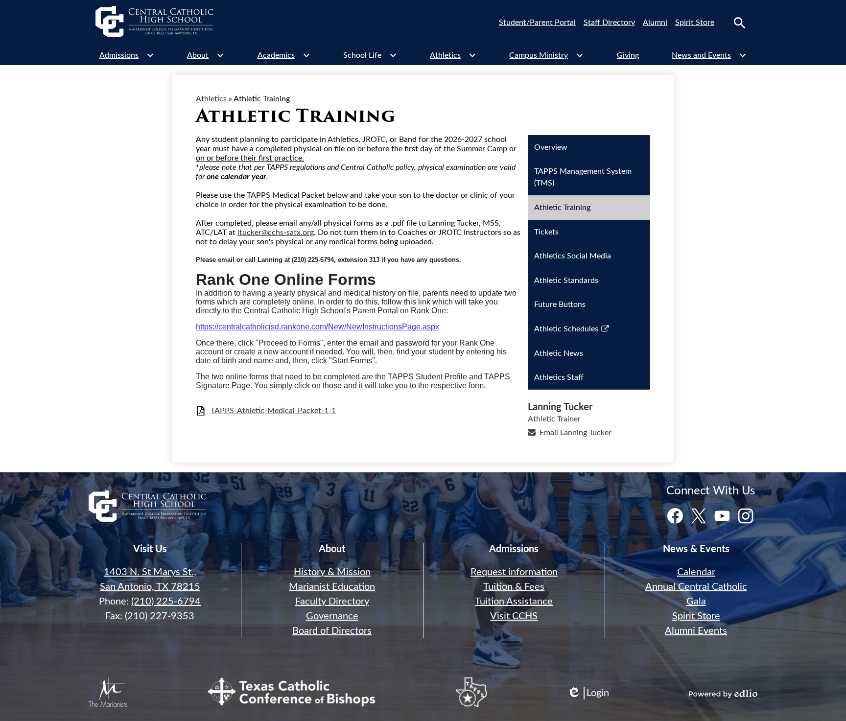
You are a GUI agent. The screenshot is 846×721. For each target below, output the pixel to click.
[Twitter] (698, 516)
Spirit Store (694, 22)
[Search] (740, 23)
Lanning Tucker (560, 407)
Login (588, 693)
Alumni (655, 22)
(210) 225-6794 (166, 601)
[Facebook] (675, 516)
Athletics (211, 99)
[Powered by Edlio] (723, 693)
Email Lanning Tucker (575, 433)
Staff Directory (609, 22)
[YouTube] (722, 516)
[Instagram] (745, 516)
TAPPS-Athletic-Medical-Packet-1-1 (273, 411)
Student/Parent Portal (537, 22)
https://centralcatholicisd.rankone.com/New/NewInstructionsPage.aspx (317, 327)
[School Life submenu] (370, 55)
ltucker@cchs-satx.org (275, 232)
